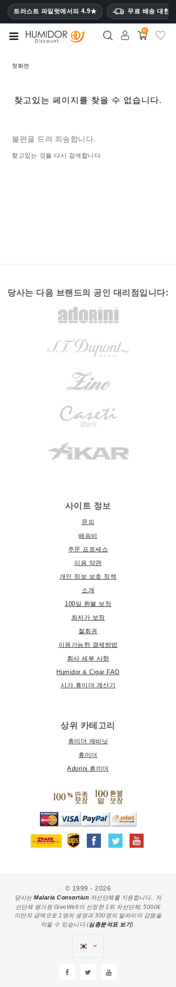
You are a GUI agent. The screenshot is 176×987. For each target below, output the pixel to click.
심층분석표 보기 (110, 924)
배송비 (88, 535)
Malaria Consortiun (61, 897)
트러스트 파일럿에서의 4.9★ (55, 11)
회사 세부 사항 (88, 658)
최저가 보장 (88, 617)
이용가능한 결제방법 (88, 644)
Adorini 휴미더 (88, 768)
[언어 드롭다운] (88, 946)
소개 (88, 590)
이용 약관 (88, 562)
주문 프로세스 (88, 549)
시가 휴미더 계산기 (88, 685)
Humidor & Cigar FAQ (88, 672)
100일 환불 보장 (88, 603)
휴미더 (88, 754)
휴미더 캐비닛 (88, 741)
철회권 (88, 631)
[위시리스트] (160, 39)
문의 (88, 521)
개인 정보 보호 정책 (88, 576)
